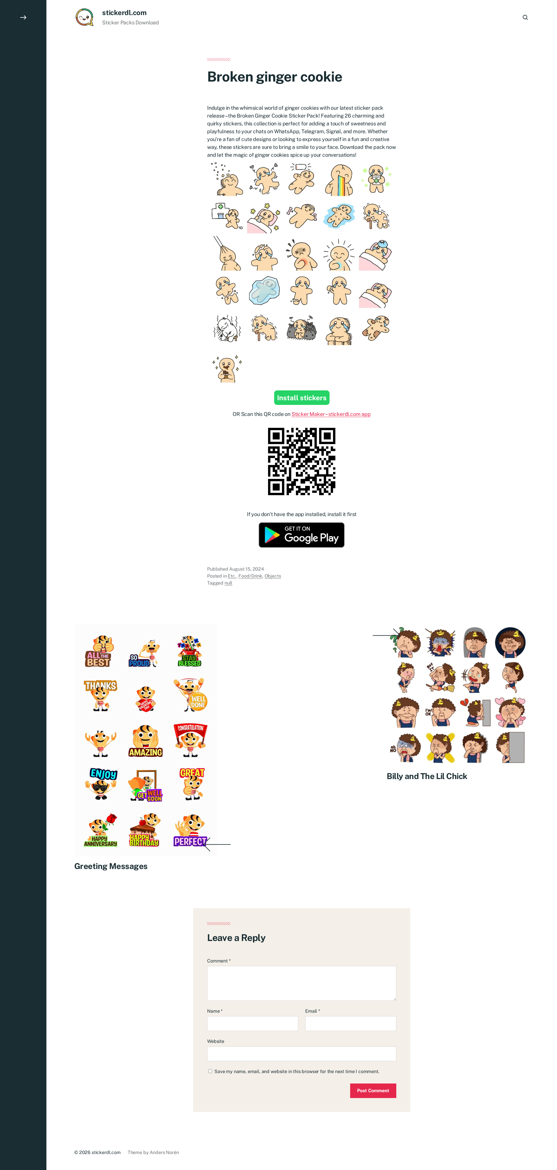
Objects (273, 576)
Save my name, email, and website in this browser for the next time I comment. (296, 1071)
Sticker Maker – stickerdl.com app (331, 414)
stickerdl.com (124, 12)
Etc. (232, 576)
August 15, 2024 (246, 569)
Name (215, 1011)
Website (215, 1041)
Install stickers (302, 398)
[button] (23, 585)
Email (312, 1011)
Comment (219, 961)
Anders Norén (164, 1152)
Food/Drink (250, 576)
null (228, 583)
